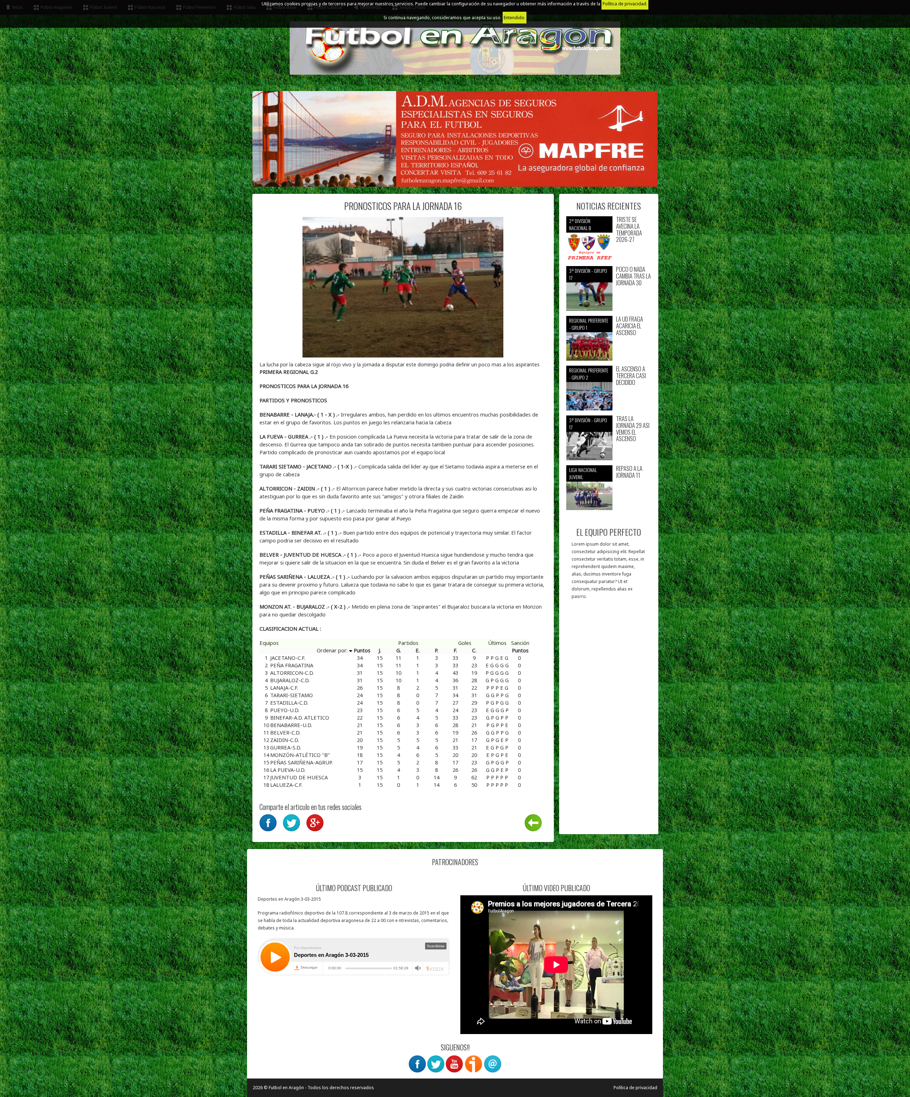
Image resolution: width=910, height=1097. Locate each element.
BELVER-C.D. (285, 732)
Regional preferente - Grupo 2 (588, 373)
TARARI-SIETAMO (291, 695)
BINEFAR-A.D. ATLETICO (299, 717)
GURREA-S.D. (285, 747)
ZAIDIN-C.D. (284, 739)
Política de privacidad (635, 1088)
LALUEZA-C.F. (286, 784)
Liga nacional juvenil (583, 473)
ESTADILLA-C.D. (289, 702)
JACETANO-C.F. (287, 657)
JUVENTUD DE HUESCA (299, 777)
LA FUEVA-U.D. (287, 769)
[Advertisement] (609, 720)
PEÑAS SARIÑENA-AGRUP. (301, 762)
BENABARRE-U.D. (291, 724)
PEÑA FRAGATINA (291, 665)
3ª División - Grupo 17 (588, 274)
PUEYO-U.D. (284, 710)
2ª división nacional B (580, 224)
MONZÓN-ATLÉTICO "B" (300, 754)
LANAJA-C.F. (284, 687)
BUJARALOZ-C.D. (290, 680)
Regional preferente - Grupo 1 (588, 324)
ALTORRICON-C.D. (292, 672)
